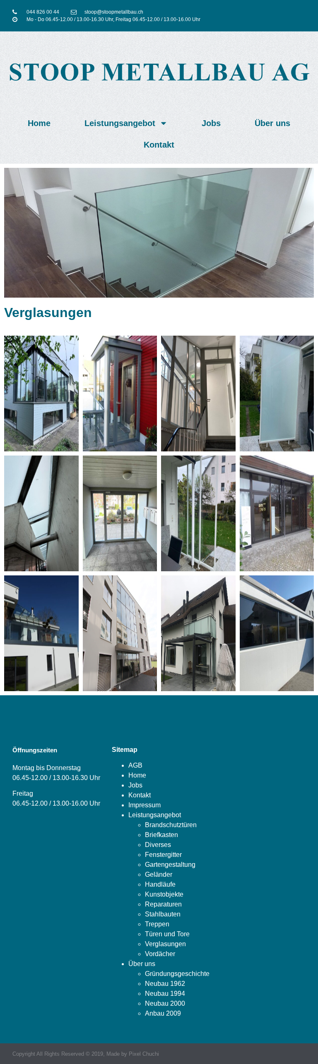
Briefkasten (161, 834)
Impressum (144, 805)
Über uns (272, 123)
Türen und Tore (167, 934)
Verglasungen (165, 943)
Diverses (158, 844)
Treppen (157, 924)
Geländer (158, 874)
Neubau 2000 (165, 1003)
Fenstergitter (163, 854)
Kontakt (159, 144)
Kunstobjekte (164, 894)
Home (39, 123)
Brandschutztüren (171, 824)
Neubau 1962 (165, 983)
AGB (135, 765)
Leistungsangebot (119, 123)
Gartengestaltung (170, 864)
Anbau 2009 (163, 1013)
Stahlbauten (163, 914)
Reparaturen (163, 904)
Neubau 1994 (165, 993)
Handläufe (160, 884)
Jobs (211, 123)
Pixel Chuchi (144, 1054)
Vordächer (160, 953)
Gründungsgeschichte (177, 973)
